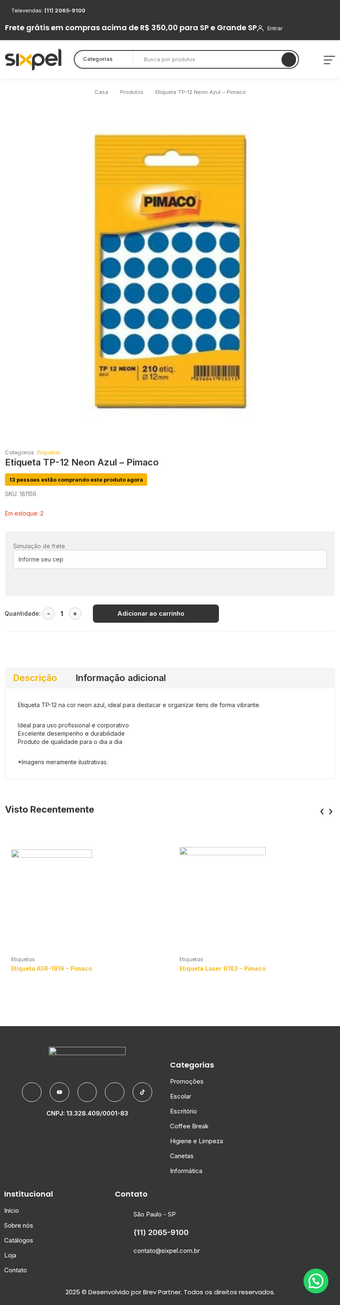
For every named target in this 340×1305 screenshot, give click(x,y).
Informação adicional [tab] (120, 677)
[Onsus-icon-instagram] (114, 1092)
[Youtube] (59, 1092)
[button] (314, 124)
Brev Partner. (162, 1292)
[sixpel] (33, 59)
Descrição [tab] (35, 677)
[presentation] (322, 812)
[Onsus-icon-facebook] (31, 1092)
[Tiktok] (142, 1092)
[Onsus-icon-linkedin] (87, 1092)
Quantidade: (23, 613)
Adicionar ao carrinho (151, 613)
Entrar (275, 28)
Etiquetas (49, 452)
